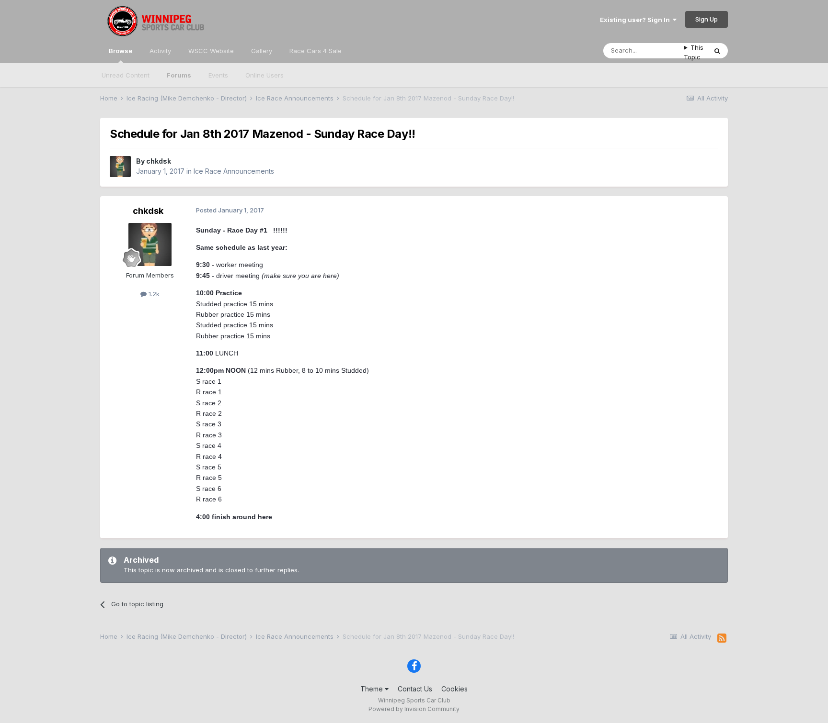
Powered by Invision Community (414, 708)
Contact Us (415, 689)
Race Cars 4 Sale (315, 51)
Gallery (261, 51)
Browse (120, 51)
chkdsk (158, 161)
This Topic (693, 52)
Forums (179, 75)
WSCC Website (211, 51)
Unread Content (126, 75)
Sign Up (706, 19)
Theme (372, 689)
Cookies (454, 689)
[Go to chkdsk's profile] (120, 166)
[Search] (717, 50)
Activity (160, 51)
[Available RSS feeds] (722, 638)
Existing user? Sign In (636, 19)
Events (218, 75)
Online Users (264, 75)
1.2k (153, 294)
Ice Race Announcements (234, 171)
